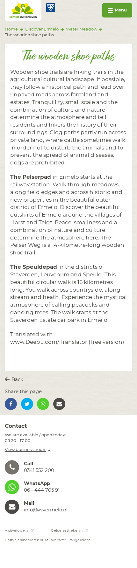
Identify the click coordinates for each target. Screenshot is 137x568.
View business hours (25, 450)
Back (16, 379)
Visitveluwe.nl (17, 530)
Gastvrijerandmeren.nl (24, 540)
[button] (11, 404)
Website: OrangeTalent (70, 540)
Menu (121, 10)
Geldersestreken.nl (67, 530)
